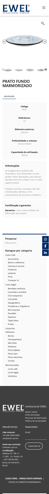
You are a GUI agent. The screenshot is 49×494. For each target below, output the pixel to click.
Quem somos (31, 412)
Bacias (11, 336)
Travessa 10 (13, 280)
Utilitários (9, 332)
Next (46, 69)
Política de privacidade (35, 421)
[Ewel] (16, 12)
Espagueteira (14, 302)
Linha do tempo (32, 415)
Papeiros (12, 317)
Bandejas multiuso (16, 288)
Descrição (9, 96)
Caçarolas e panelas (17, 292)
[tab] (9, 96)
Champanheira (15, 339)
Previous (2, 69)
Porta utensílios (15, 357)
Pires (10, 276)
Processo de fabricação (35, 418)
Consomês (12, 299)
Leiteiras (12, 273)
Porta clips (13, 353)
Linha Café (10, 255)
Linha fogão (10, 284)
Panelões (12, 313)
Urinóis (11, 361)
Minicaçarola (14, 310)
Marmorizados (12, 365)
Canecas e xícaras (16, 266)
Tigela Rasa (13, 320)
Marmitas (12, 343)
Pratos (11, 324)
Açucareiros (13, 259)
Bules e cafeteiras (16, 262)
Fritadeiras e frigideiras (19, 306)
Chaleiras (12, 269)
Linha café (12, 369)
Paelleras (12, 346)
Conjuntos (10, 328)
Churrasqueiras (15, 295)
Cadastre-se (34, 446)
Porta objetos (14, 350)
